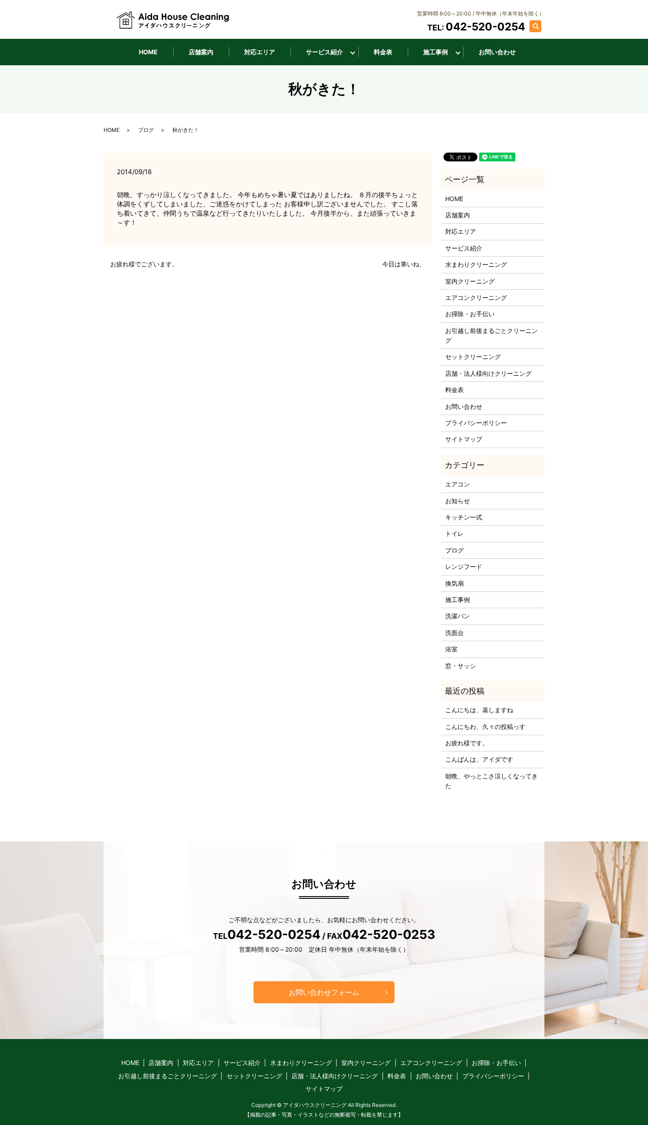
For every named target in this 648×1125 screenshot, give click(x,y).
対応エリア (259, 52)
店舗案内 (201, 52)
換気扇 (454, 583)
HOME (148, 52)
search (539, 26)
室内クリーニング (470, 281)
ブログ (146, 130)
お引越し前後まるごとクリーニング (491, 335)
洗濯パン (457, 616)
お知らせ (457, 501)
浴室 (451, 649)
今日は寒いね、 (403, 264)
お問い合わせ (497, 52)
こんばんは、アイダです (479, 759)
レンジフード (463, 566)
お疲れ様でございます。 (144, 264)
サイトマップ (463, 439)
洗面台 (454, 632)
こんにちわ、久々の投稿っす (485, 726)
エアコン (457, 484)
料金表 (383, 52)
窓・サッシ (460, 665)
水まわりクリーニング (476, 264)
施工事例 (435, 52)
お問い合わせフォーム (324, 992)
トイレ (454, 533)
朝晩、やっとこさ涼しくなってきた (491, 780)
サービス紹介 (324, 52)
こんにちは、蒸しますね (479, 710)
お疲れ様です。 (466, 743)
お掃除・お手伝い (470, 314)
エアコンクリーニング (476, 297)
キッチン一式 (463, 517)
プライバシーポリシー (476, 422)
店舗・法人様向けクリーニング (488, 373)
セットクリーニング (473, 356)
